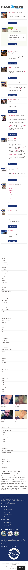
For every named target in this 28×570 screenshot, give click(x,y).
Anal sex (4, 253)
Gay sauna (4, 296)
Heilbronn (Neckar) (12, 140)
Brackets (4, 313)
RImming (11, 190)
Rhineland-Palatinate (6, 452)
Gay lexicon (6, 516)
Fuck (19, 156)
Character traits (7, 512)
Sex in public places (13, 488)
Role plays (15, 150)
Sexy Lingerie (5, 347)
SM (2, 371)
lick (21, 125)
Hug (3, 382)
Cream (3, 360)
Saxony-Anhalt (5, 459)
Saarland (4, 455)
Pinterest (12, 568)
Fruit (3, 329)
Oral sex (4, 336)
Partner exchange (13, 154)
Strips (3, 376)
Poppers (4, 345)
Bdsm (10, 126)
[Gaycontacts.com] (12, 7)
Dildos (3, 280)
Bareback (11, 125)
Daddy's (4, 276)
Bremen (4, 439)
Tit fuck (3, 380)
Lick (10, 192)
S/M (3, 356)
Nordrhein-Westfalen (13, 212)
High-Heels (4, 307)
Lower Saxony (5, 448)
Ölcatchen (4, 333)
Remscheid (17, 406)
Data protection (9, 566)
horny (14, 88)
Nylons (3, 327)
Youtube (16, 568)
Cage (3, 311)
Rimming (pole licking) (7, 349)
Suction (3, 365)
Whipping (4, 258)
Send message (12, 23)
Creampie (4, 273)
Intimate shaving (5, 309)
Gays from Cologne (8, 524)
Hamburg (4, 441)
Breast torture (5, 271)
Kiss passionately (6, 320)
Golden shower (5, 325)
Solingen (19, 82)
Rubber (3, 353)
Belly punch (4, 262)
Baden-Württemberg (6, 430)
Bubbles (11, 199)
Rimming (18, 146)
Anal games (4, 256)
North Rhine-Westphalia (7, 450)
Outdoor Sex (5, 338)
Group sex (4, 302)
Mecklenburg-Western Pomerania (9, 446)
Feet (3, 293)
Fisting (24, 125)
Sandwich (11, 156)
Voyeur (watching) (6, 387)
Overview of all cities (8, 511)
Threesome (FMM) (6, 291)
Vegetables (4, 300)
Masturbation (5, 367)
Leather (23, 147)
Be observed (5, 265)
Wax (19, 148)
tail (20, 88)
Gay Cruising (6, 502)
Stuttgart (21, 116)
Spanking (4, 373)
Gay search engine (8, 509)
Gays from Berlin (7, 522)
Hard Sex (4, 305)
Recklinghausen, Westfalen (14, 32)
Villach (2, 421)
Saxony (3, 457)
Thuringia (4, 463)
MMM (16, 483)
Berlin (3, 435)
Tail (13, 39)
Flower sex (4, 267)
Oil (2, 331)
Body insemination (6, 316)
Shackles (4, 287)
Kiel (20, 184)
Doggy (10, 188)
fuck (25, 71)
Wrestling (4, 391)
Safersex (4, 358)
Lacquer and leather (6, 318)
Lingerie (3, 278)
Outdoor (11, 153)
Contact (15, 566)
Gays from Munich (7, 525)
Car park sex (5, 340)
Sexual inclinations (7, 514)
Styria (16, 421)
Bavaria (3, 432)
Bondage (14, 158)
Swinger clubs (5, 378)
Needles (4, 322)
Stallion (12, 173)
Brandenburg (11, 170)
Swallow (25, 486)
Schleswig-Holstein (12, 53)
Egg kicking (4, 282)
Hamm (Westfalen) (12, 101)
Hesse (3, 443)
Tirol (18, 67)
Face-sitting (4, 285)
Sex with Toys (5, 369)
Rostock (20, 13)
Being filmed (5, 298)
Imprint (3, 566)
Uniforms (4, 385)
